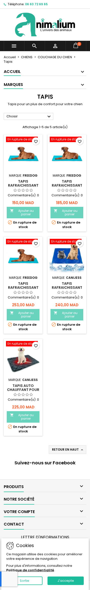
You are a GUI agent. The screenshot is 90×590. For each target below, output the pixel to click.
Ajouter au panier (22, 212)
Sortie (24, 580)
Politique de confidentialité (30, 570)
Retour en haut (68, 449)
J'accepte (66, 580)
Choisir (29, 117)
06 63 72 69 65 (36, 4)
